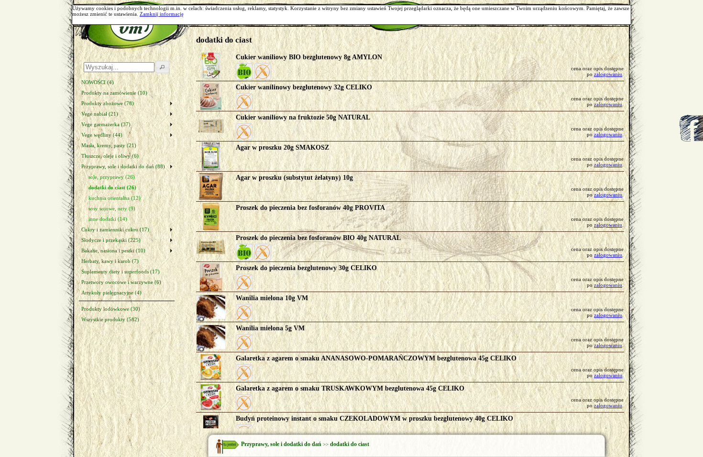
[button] (244, 71)
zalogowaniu (608, 74)
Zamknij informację (162, 14)
